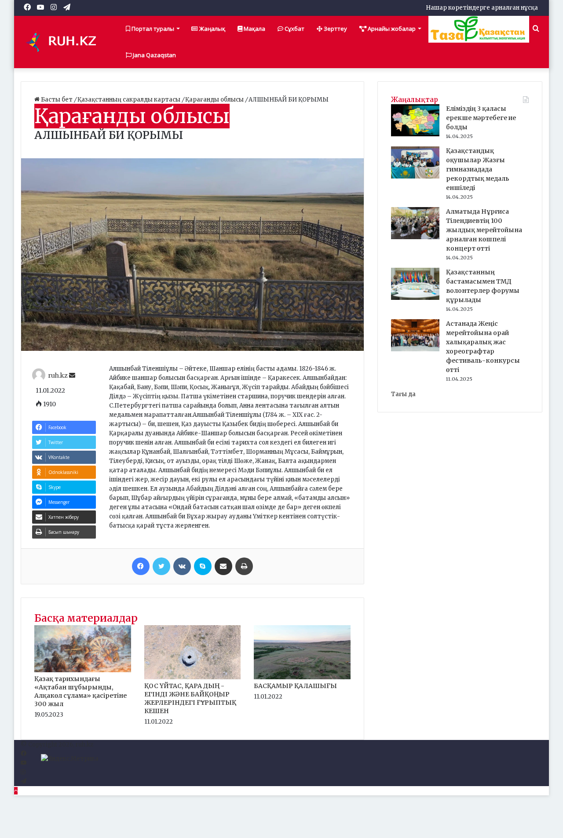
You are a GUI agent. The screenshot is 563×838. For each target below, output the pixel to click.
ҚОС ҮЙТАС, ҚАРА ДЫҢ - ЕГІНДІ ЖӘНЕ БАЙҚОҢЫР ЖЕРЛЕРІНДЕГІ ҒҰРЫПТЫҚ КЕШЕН (190, 698)
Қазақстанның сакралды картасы (129, 99)
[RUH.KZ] (65, 42)
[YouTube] (23, 763)
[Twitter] (161, 566)
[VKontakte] (182, 566)
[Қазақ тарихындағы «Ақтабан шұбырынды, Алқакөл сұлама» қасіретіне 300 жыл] (82, 670)
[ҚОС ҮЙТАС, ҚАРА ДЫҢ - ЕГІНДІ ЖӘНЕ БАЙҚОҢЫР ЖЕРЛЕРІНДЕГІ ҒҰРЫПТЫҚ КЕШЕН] (192, 677)
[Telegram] (23, 781)
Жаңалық (211, 29)
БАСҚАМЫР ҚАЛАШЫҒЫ (295, 686)
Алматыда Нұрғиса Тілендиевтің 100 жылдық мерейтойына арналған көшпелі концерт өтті (484, 230)
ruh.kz (58, 375)
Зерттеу (334, 29)
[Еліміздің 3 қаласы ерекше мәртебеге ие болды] (415, 134)
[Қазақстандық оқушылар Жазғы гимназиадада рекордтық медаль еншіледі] (415, 176)
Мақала (253, 29)
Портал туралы (152, 29)
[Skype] (203, 566)
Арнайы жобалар (391, 29)
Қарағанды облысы (215, 99)
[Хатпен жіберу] (223, 566)
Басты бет (57, 99)
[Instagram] (23, 772)
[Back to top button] (16, 790)
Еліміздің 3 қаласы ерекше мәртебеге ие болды (481, 118)
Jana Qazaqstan (154, 55)
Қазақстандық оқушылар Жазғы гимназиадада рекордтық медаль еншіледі (477, 169)
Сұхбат (293, 29)
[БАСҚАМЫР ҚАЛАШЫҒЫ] (302, 677)
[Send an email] (72, 375)
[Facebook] (141, 566)
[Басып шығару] (244, 566)
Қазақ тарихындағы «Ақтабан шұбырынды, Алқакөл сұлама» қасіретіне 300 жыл (80, 691)
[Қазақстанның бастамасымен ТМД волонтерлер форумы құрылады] (415, 298)
